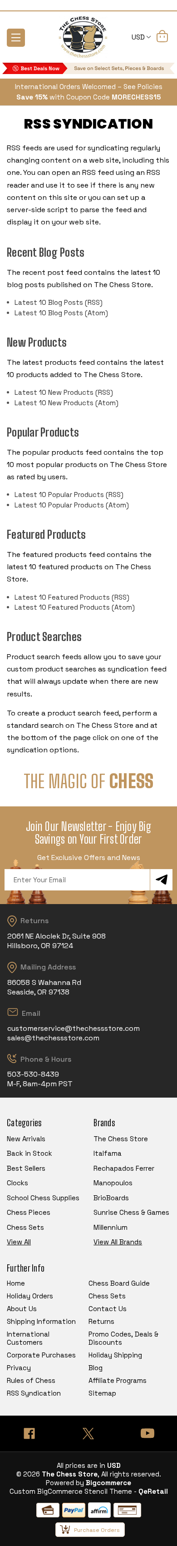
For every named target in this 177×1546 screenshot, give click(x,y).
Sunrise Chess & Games (131, 1212)
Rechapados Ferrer (123, 1168)
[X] (88, 1433)
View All (19, 1242)
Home (16, 1283)
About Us (22, 1308)
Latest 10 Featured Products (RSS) (72, 597)
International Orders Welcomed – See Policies (88, 86)
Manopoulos (113, 1182)
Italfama (107, 1153)
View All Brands (117, 1242)
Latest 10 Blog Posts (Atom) (61, 312)
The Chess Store (120, 1138)
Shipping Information (41, 1321)
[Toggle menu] (16, 38)
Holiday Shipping (115, 1355)
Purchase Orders (97, 1530)
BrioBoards (111, 1197)
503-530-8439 (33, 1074)
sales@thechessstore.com (53, 1038)
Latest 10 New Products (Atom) (66, 402)
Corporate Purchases (41, 1355)
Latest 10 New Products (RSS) (64, 392)
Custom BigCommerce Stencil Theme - (73, 1491)
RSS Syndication (34, 1393)
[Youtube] (147, 1433)
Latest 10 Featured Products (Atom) (75, 607)
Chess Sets (25, 1227)
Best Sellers (26, 1168)
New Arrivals (26, 1138)
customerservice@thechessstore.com (73, 1028)
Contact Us (107, 1308)
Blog (95, 1367)
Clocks (17, 1182)
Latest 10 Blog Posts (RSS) (59, 302)
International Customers (28, 1338)
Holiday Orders (30, 1296)
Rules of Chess (31, 1380)
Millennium (110, 1227)
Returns (101, 1321)
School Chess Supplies (43, 1197)
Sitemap (102, 1393)
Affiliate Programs (117, 1380)
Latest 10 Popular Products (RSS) (69, 494)
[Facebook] (29, 1433)
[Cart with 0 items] (162, 37)
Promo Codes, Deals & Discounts (123, 1338)
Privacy (19, 1367)
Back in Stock (29, 1153)
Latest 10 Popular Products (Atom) (72, 505)
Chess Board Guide (119, 1283)
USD (139, 37)
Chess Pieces (28, 1212)
